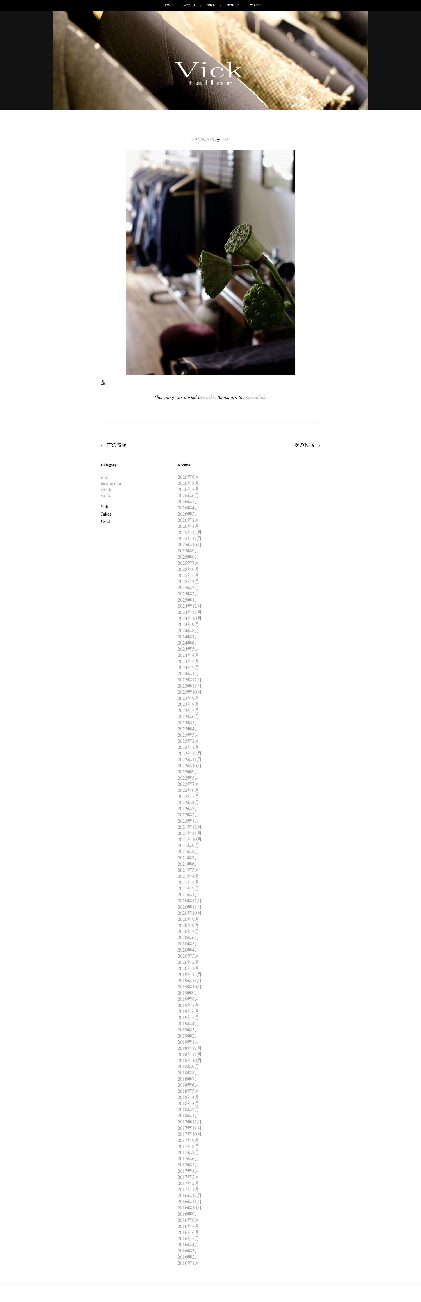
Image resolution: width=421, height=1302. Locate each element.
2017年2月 (188, 1183)
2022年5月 (188, 796)
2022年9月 (188, 771)
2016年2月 (188, 1257)
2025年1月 (188, 600)
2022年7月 (188, 784)
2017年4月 (188, 1171)
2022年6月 (188, 790)
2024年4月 (188, 655)
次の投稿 (307, 444)
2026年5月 (188, 501)
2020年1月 (188, 968)
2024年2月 (188, 667)
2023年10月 (190, 692)
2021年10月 (190, 839)
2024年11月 (190, 612)
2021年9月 (188, 845)
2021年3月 (188, 882)
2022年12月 (190, 753)
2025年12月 (190, 532)
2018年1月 (188, 1115)
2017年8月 (188, 1146)
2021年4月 (188, 876)
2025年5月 (188, 575)
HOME (168, 5)
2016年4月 (188, 1244)
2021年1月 (188, 894)
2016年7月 (188, 1226)
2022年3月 (188, 808)
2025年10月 (190, 544)
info (104, 477)
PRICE (210, 5)
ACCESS (189, 5)
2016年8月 (188, 1220)
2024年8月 (188, 630)
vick (225, 139)
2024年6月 (188, 642)
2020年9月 (188, 919)
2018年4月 (188, 1097)
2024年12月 (190, 606)
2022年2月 (188, 814)
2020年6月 (188, 937)
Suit (105, 506)
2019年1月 (188, 1042)
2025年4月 (188, 581)
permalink (256, 397)
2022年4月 (188, 802)
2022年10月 (190, 765)
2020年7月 (188, 931)
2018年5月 (188, 1091)
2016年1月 (188, 1263)
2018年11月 (190, 1054)
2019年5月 (188, 1017)
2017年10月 (190, 1134)
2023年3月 (188, 735)
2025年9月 (188, 550)
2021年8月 (188, 851)
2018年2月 (188, 1109)
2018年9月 (188, 1066)
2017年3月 (188, 1177)
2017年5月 (188, 1164)
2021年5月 (188, 870)
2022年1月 (188, 821)
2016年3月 (188, 1250)
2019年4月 (188, 1023)
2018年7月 (188, 1078)
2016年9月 (188, 1214)
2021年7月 (188, 857)
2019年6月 (188, 1011)
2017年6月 (188, 1158)
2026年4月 (188, 507)
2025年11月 (190, 538)
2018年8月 (188, 1072)
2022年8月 (188, 778)
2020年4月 (188, 950)
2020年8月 (188, 925)
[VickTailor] (210, 85)
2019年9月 (188, 992)
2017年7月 (188, 1152)
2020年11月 (190, 907)
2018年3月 (188, 1103)
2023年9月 (188, 698)
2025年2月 (188, 593)
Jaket (106, 514)
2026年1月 (188, 526)
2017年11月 (190, 1128)
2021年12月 (190, 827)
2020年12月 (190, 900)
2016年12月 (190, 1195)
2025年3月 (188, 587)
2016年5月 (188, 1238)
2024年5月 (188, 649)
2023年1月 (188, 747)
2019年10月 (190, 986)
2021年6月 (188, 864)
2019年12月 (190, 974)
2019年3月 (188, 1029)
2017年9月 (188, 1140)
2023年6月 (188, 716)
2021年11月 (190, 833)
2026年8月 (188, 483)
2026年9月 (188, 477)
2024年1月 (188, 673)
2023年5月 (188, 722)
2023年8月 (188, 704)
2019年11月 (190, 980)
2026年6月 (188, 495)
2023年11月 (190, 685)
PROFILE (232, 5)
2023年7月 (188, 710)
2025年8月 (188, 557)
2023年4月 (188, 728)
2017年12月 (190, 1121)
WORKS (255, 5)
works (209, 397)
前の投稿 (114, 444)
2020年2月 (188, 962)
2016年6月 (188, 1232)
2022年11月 (190, 759)
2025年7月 (188, 563)
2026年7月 (188, 489)
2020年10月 (190, 913)
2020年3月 (188, 956)
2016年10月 (190, 1207)
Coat (105, 521)
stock (106, 489)
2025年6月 (188, 569)
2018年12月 (190, 1048)
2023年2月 (188, 741)
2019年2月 (188, 1035)
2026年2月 (188, 520)
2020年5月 (188, 943)
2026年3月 (188, 514)
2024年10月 (190, 618)
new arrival (112, 483)
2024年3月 (188, 661)
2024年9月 (188, 624)
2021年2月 (188, 888)
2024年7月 (188, 636)
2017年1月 (188, 1189)
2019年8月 (188, 999)
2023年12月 (190, 679)
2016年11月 (190, 1201)
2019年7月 (188, 1005)
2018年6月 (188, 1085)
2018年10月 (190, 1060)
